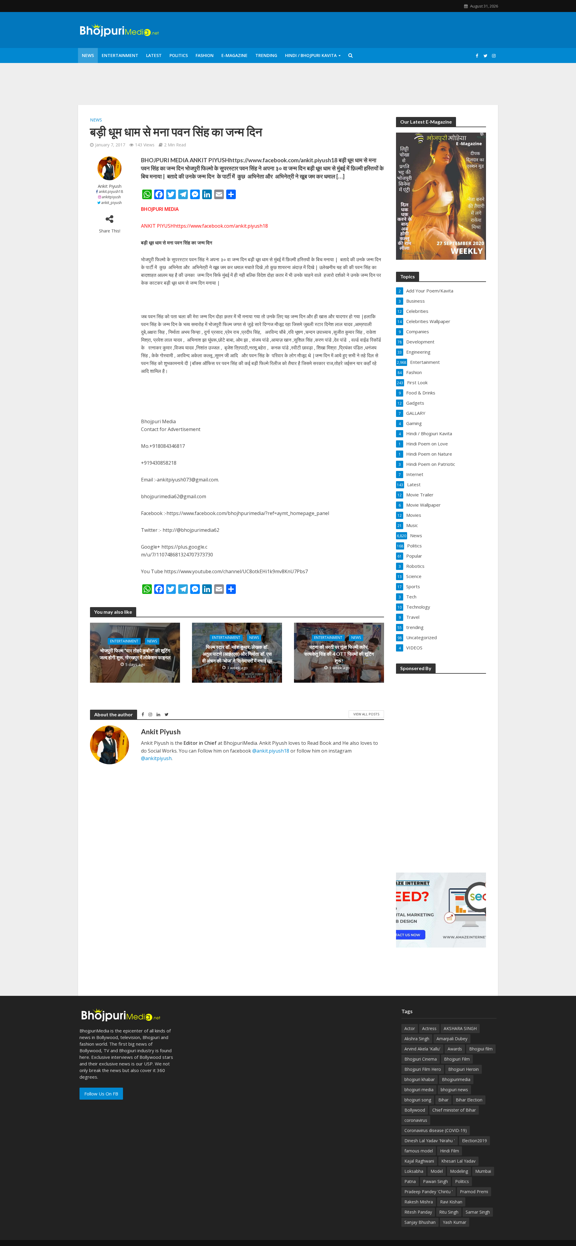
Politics (179, 55)
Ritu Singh (448, 1212)
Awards (455, 1049)
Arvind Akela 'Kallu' (422, 1049)
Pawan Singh (435, 1181)
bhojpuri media (419, 1089)
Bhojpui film (481, 1049)
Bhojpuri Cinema (420, 1059)
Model (436, 1171)
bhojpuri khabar (419, 1079)
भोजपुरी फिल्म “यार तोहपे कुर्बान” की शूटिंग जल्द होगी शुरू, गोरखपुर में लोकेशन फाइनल (135, 654)
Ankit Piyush (110, 186)
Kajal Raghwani (419, 1161)
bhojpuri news (454, 1089)
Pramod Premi (474, 1191)
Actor (409, 1028)
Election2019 (474, 1140)
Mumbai (483, 1171)
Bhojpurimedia (456, 1079)
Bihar (443, 1100)
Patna (410, 1181)
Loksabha (413, 1171)
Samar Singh (478, 1212)
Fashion (205, 55)
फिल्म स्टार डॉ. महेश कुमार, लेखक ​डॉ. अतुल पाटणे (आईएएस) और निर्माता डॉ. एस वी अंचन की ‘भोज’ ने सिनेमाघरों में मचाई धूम (237, 653)
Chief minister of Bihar (454, 1110)
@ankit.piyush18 (270, 750)
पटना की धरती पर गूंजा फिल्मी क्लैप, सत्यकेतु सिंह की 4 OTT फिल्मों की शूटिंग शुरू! (339, 653)
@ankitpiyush (156, 758)
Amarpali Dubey (451, 1038)
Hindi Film (449, 1151)
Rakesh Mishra (418, 1202)
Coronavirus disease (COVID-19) (435, 1130)
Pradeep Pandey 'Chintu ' (428, 1191)
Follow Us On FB (101, 1094)
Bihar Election (469, 1100)
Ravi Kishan (451, 1202)
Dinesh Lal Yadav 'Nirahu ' (429, 1140)
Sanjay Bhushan (420, 1222)
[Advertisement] (441, 769)
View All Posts (366, 714)
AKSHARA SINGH (460, 1028)
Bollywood (414, 1110)
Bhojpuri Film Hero (422, 1069)
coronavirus (415, 1120)
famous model (418, 1151)
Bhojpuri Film (457, 1059)
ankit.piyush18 (111, 191)
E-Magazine (234, 55)
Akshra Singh (416, 1038)
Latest (154, 55)
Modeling (459, 1171)
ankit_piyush (111, 202)
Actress (429, 1028)
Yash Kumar (454, 1222)
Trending (266, 55)
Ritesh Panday (418, 1212)
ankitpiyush (111, 196)
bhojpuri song (417, 1100)
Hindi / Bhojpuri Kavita (311, 55)
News (88, 55)
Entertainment (120, 55)
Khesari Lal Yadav (458, 1161)
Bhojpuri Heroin (463, 1069)
